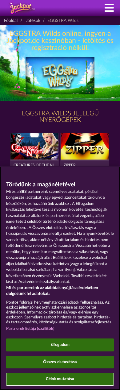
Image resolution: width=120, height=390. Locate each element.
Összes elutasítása (60, 362)
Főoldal (11, 21)
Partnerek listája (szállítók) (30, 329)
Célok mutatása (60, 379)
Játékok (33, 21)
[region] (60, 278)
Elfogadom (60, 345)
